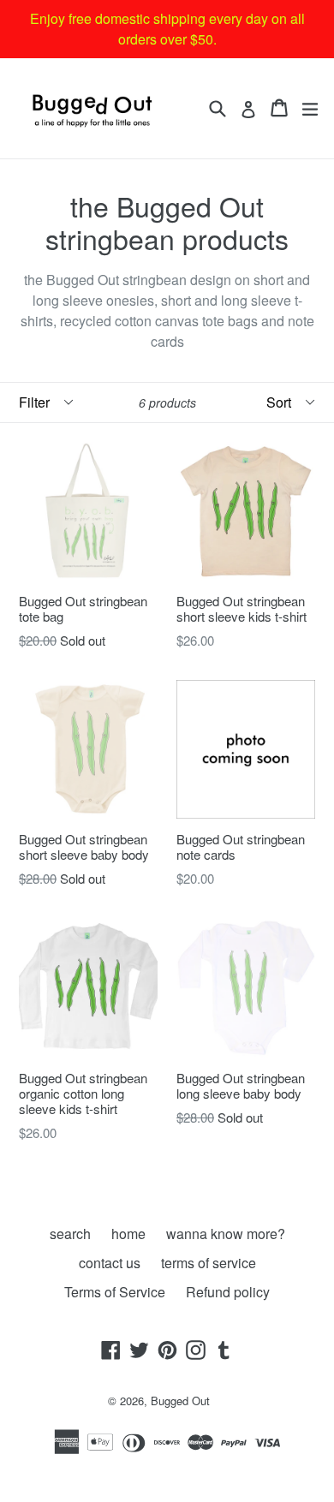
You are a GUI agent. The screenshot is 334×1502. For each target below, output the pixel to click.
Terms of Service (114, 1292)
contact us (109, 1263)
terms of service (208, 1263)
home (128, 1233)
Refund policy (228, 1292)
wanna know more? (225, 1233)
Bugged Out (180, 1400)
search (70, 1233)
